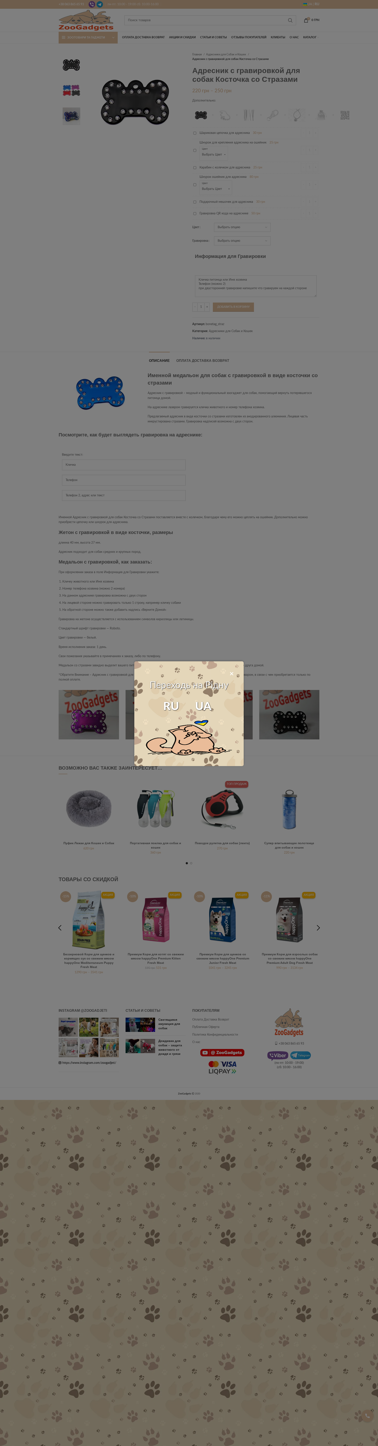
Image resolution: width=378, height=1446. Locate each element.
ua (203, 706)
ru (171, 706)
